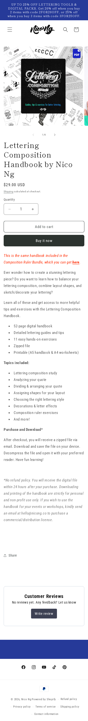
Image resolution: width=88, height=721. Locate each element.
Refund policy (69, 699)
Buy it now (44, 241)
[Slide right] (54, 134)
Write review (44, 614)
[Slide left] (33, 134)
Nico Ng (26, 699)
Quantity (9, 199)
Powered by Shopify (44, 699)
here (75, 262)
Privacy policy (22, 706)
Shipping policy (69, 706)
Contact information (46, 714)
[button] (9, 29)
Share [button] (13, 555)
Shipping (8, 191)
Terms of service (45, 706)
